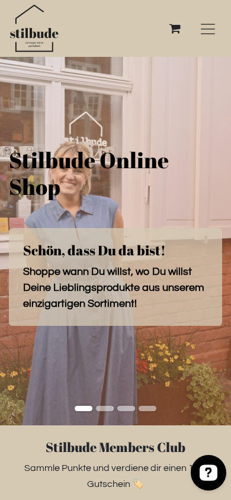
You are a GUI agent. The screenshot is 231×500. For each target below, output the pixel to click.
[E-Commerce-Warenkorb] (175, 28)
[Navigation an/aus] (208, 28)
